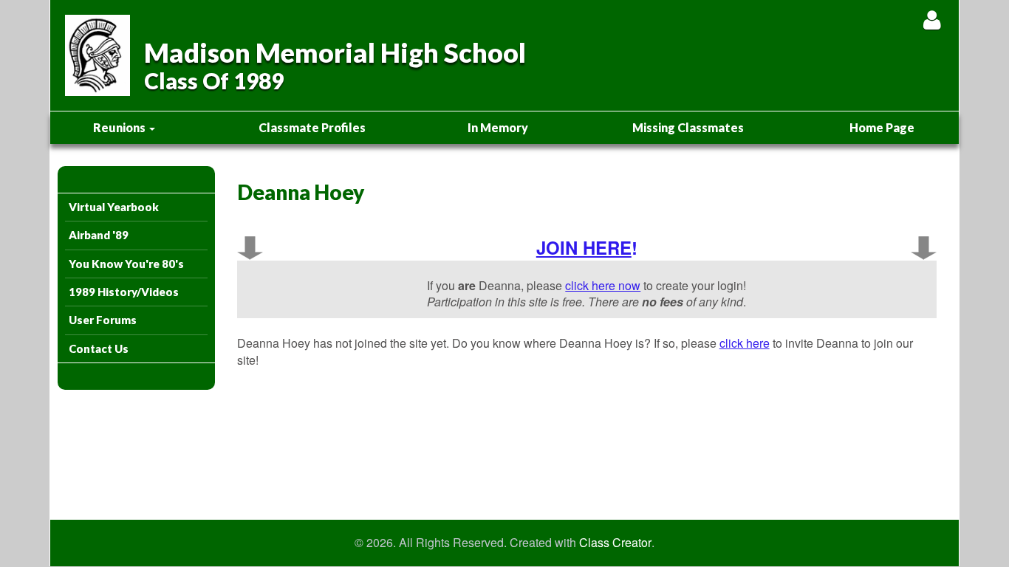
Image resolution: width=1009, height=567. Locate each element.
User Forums (103, 319)
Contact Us (99, 348)
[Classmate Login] (931, 19)
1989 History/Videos (124, 291)
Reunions (120, 127)
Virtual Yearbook (114, 206)
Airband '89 (99, 234)
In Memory (498, 127)
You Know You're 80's (126, 263)
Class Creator (615, 543)
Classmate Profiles (312, 127)
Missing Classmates (688, 127)
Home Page (881, 127)
